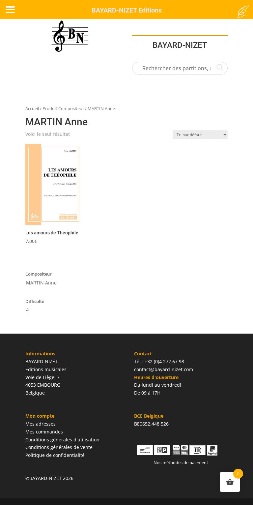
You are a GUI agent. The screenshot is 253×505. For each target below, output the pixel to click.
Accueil (32, 108)
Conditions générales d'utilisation (62, 439)
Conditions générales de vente (59, 447)
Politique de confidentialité (55, 455)
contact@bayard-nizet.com (163, 369)
